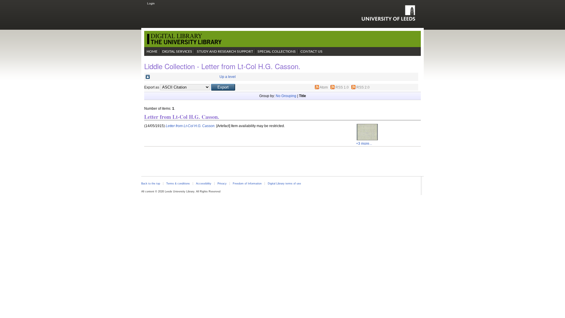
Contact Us (311, 51)
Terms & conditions (178, 183)
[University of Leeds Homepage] (388, 13)
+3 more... (364, 143)
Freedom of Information (247, 183)
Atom (324, 87)
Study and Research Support (225, 51)
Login (151, 3)
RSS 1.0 (342, 87)
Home (152, 51)
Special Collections (276, 51)
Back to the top (150, 183)
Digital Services (177, 51)
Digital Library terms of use (284, 183)
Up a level (228, 77)
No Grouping (286, 96)
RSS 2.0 (363, 87)
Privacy (222, 183)
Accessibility (203, 183)
